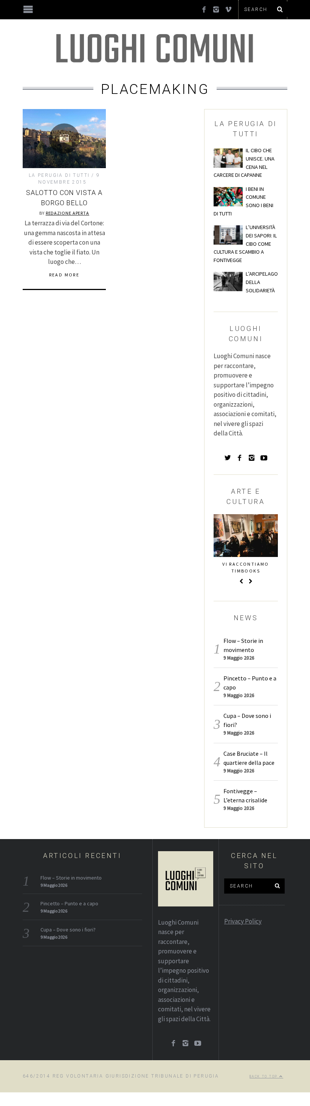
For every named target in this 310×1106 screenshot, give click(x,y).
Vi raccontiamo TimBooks (245, 567)
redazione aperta (67, 213)
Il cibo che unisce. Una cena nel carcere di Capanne (244, 162)
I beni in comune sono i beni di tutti (243, 201)
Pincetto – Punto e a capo (69, 903)
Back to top (264, 1076)
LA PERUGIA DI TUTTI (59, 175)
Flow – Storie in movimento (71, 877)
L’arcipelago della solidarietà (262, 281)
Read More (64, 275)
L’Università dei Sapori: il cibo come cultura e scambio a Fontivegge (245, 243)
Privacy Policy (243, 921)
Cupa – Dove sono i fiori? (68, 929)
